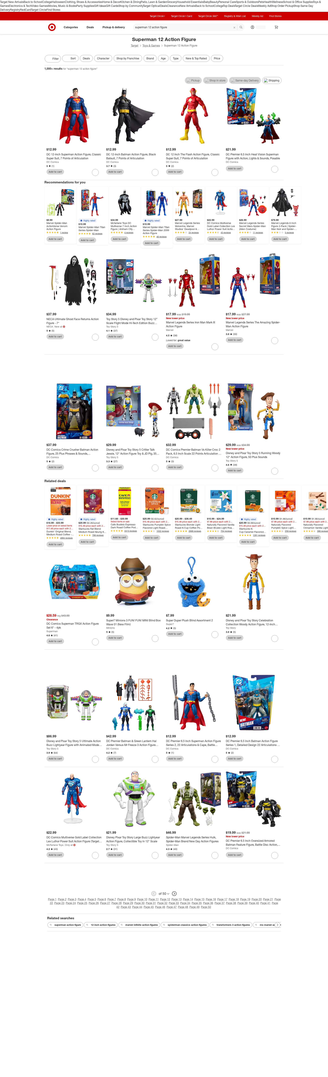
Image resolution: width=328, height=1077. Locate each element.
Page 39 (242, 903)
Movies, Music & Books (62, 6)
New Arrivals (187, 6)
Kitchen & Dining (130, 2)
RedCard (25, 9)
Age (163, 58)
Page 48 (183, 907)
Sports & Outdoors (247, 2)
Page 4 (82, 899)
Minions (110, 627)
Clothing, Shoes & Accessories (83, 2)
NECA (49, 326)
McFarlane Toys (54, 844)
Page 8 (121, 899)
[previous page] (153, 893)
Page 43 (126, 907)
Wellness (277, 2)
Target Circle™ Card (181, 16)
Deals (163, 6)
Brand (150, 58)
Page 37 (220, 903)
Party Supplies (85, 6)
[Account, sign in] (259, 27)
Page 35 (197, 903)
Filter (55, 58)
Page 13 (177, 899)
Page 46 (160, 907)
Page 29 (128, 903)
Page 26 (94, 903)
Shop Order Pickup (282, 6)
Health (268, 2)
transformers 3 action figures (233, 924)
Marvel (169, 329)
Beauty (214, 2)
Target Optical (151, 6)
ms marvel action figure (273, 924)
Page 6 (102, 899)
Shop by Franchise (128, 58)
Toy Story (231, 627)
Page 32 (162, 903)
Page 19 (245, 899)
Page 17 (222, 899)
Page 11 (154, 899)
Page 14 (188, 899)
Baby (206, 2)
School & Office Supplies (298, 2)
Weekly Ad (264, 6)
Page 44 (137, 907)
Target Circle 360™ (208, 16)
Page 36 (208, 903)
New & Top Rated (196, 58)
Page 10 (142, 899)
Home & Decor (111, 2)
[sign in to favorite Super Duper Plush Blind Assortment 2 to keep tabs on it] (214, 634)
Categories (71, 27)
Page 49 (194, 907)
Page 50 (206, 907)
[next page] (174, 893)
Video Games (39, 6)
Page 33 (174, 903)
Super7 (170, 624)
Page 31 (151, 903)
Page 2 (62, 899)
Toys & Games (151, 45)
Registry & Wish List (235, 16)
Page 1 (52, 899)
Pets (261, 2)
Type (176, 58)
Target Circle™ (157, 16)
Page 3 (72, 899)
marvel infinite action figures (141, 924)
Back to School (33, 2)
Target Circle (38, 9)
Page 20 (257, 899)
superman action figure (67, 924)
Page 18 (234, 899)
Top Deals (229, 6)
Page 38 (231, 903)
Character (103, 58)
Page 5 (92, 899)
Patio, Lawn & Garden (154, 2)
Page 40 (254, 903)
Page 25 (82, 903)
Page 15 (199, 899)
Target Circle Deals (246, 6)
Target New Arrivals (12, 2)
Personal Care (227, 2)
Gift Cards (112, 6)
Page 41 (265, 903)
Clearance (173, 6)
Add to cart (55, 171)
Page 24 (71, 903)
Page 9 (131, 899)
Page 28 (117, 903)
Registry (15, 9)
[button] (88, 220)
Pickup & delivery (113, 27)
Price (217, 58)
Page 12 (165, 899)
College (47, 2)
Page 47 (172, 907)
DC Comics (52, 161)
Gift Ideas (100, 6)
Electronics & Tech (20, 6)
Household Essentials (190, 2)
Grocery (172, 2)
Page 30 (139, 903)
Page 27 (105, 903)
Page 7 (111, 899)
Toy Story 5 (112, 326)
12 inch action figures (103, 924)
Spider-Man (172, 844)
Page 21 (268, 899)
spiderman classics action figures (187, 924)
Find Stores (53, 9)
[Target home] (52, 27)
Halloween (58, 2)
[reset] (234, 27)
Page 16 (211, 899)
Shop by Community (130, 6)
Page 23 (59, 903)
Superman (52, 631)
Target (134, 45)
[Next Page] (280, 59)
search (241, 27)
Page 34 (185, 903)
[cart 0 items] (276, 27)
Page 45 (149, 907)
